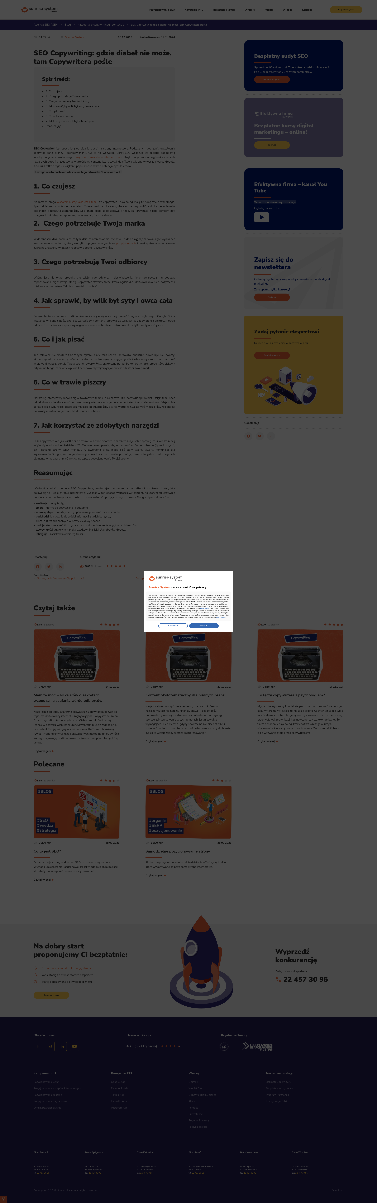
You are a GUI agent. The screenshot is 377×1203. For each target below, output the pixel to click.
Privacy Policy (205, 608)
